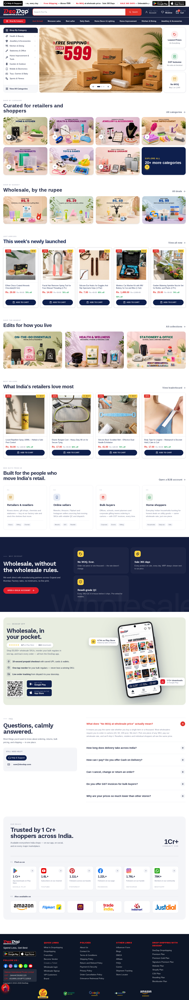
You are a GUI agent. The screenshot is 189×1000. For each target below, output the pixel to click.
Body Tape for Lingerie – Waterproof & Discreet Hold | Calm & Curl (163, 441)
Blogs (118, 951)
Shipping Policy (86, 959)
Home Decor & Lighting (104, 21)
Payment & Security (88, 966)
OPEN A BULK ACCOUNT (18, 590)
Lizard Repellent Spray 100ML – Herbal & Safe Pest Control (24, 441)
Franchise (48, 955)
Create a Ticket (50, 963)
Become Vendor (51, 959)
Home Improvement (128, 21)
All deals (177, 191)
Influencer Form (123, 947)
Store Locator (122, 974)
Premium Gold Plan (160, 958)
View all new (175, 243)
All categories (174, 112)
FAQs (118, 963)
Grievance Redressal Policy (92, 978)
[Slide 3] (103, 86)
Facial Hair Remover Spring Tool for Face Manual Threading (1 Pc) (56, 286)
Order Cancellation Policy (91, 974)
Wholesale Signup (52, 970)
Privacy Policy (86, 970)
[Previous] (93, 86)
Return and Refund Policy (91, 963)
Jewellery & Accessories (171, 21)
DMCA (119, 955)
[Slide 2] (101, 86)
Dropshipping (49, 951)
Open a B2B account (170, 479)
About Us (84, 947)
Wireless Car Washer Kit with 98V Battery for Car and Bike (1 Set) (129, 286)
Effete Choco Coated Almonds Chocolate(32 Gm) (17, 286)
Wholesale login (51, 967)
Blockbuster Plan (159, 981)
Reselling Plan (158, 977)
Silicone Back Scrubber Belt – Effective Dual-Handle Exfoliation (116, 441)
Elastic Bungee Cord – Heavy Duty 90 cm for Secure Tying (70, 441)
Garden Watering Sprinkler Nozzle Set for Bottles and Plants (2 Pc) (168, 286)
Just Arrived (37, 21)
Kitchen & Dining (149, 21)
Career (119, 966)
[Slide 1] (98, 86)
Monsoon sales (54, 21)
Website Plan (158, 966)
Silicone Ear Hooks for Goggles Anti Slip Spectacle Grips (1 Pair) (93, 286)
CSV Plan (156, 973)
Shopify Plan (157, 969)
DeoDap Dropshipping (162, 950)
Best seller (70, 21)
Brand (46, 978)
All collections (174, 326)
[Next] (108, 86)
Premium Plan (158, 954)
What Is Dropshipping (53, 947)
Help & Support (14, 3)
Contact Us (85, 951)
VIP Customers (50, 974)
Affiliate (119, 959)
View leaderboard (172, 388)
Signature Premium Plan (163, 962)
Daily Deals (85, 21)
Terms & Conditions (88, 955)
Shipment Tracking (124, 970)
